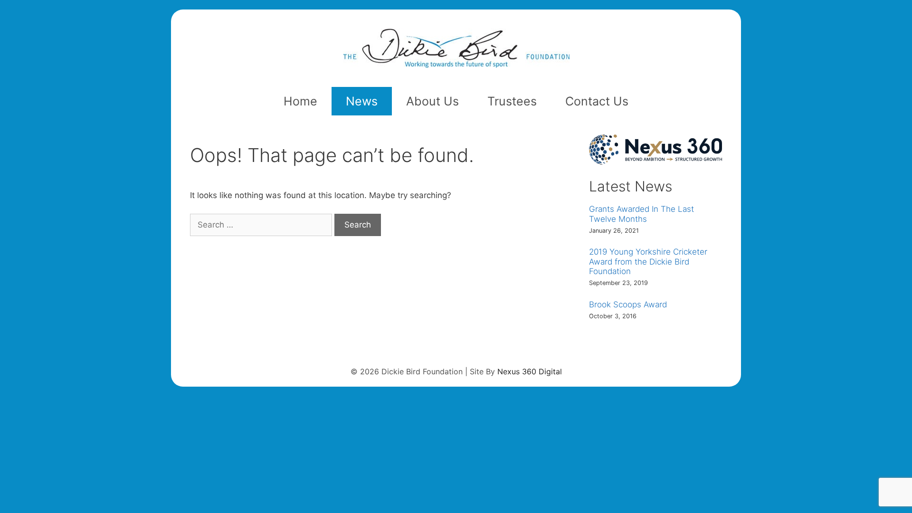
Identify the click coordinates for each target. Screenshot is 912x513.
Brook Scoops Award (628, 304)
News (362, 101)
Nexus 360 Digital (529, 371)
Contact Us (596, 101)
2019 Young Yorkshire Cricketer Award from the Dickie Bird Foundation (648, 261)
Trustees (512, 101)
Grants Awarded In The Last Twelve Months (641, 213)
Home (300, 101)
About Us (432, 101)
